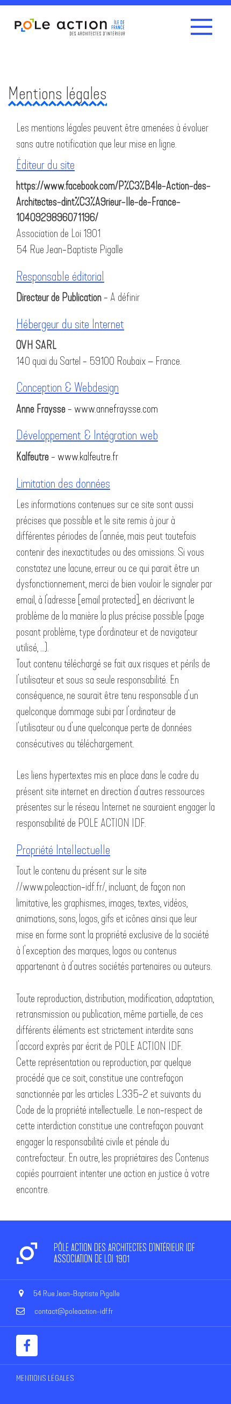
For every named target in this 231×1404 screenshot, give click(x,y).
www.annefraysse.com (116, 409)
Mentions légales (45, 1378)
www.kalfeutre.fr (87, 457)
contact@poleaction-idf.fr (73, 1311)
